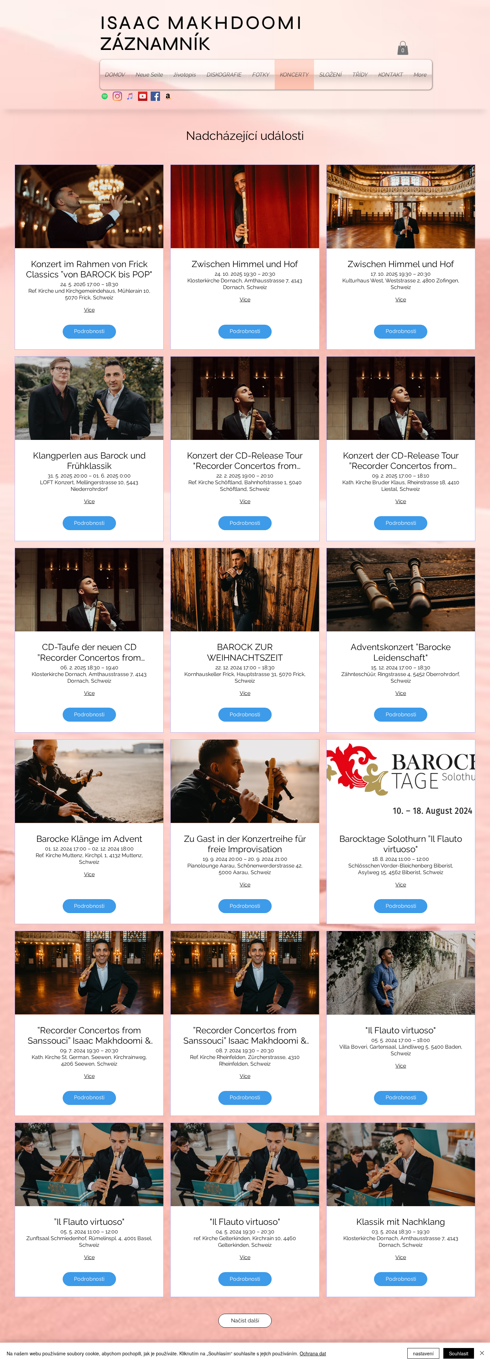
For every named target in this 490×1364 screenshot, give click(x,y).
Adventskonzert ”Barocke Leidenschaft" (401, 652)
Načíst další (245, 1320)
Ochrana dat (313, 1353)
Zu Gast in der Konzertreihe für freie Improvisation (245, 844)
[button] (403, 48)
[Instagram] (117, 96)
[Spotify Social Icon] (104, 96)
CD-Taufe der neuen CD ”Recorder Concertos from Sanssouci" (89, 652)
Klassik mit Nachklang (400, 1222)
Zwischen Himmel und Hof (245, 264)
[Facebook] (155, 96)
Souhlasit (458, 1353)
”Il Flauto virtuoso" (89, 1222)
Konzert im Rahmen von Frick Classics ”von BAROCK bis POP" (89, 269)
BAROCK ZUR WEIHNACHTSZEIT (245, 652)
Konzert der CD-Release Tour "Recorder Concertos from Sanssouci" (245, 461)
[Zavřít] (482, 1353)
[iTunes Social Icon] (130, 96)
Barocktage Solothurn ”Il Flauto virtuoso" (400, 844)
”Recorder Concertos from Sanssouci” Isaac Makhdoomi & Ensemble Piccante (89, 1035)
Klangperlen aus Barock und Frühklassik (89, 461)
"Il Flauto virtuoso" (400, 1030)
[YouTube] (142, 96)
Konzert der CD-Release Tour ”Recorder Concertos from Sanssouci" (401, 461)
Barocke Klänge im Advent (89, 839)
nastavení (423, 1353)
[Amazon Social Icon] (168, 96)
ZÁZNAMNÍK (155, 43)
